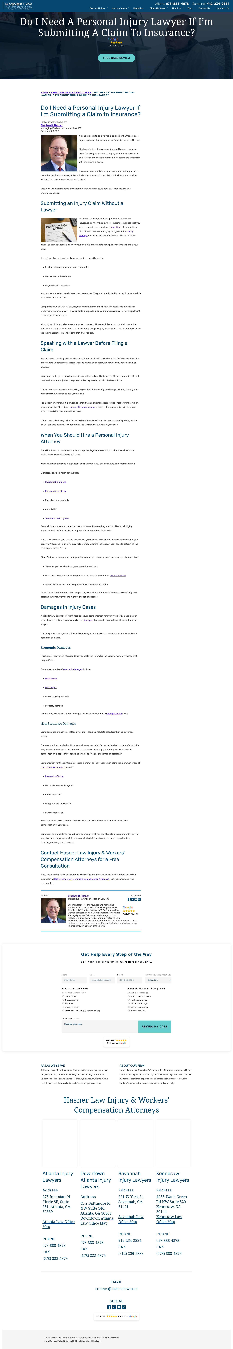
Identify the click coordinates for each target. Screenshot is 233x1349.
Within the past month (140, 996)
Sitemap (68, 1341)
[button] (116, 42)
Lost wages (51, 687)
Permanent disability (55, 491)
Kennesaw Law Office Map (169, 1219)
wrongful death (114, 713)
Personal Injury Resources (71, 92)
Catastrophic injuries (55, 482)
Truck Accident (72, 1000)
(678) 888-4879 (55, 1258)
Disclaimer (97, 1341)
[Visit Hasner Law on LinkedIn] (132, 900)
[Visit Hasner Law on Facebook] (129, 900)
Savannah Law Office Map (131, 1219)
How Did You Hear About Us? (158, 975)
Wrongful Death (72, 1007)
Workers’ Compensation (75, 993)
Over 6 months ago (139, 1007)
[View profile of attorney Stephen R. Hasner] (53, 910)
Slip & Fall (69, 1004)
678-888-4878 (172, 3)
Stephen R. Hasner (51, 125)
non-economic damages (53, 767)
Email (92, 975)
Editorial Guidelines (82, 1341)
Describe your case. (71, 1018)
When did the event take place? (146, 988)
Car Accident (71, 996)
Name (64, 975)
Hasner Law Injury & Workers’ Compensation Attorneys (81, 879)
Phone (120, 975)
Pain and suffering (54, 776)
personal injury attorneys (82, 407)
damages (88, 620)
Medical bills (51, 678)
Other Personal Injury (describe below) (82, 1011)
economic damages (73, 669)
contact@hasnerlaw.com (116, 1288)
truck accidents (118, 575)
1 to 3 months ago (138, 1000)
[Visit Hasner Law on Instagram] (139, 900)
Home (44, 92)
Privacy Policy (56, 1341)
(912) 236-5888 (131, 1253)
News (46, 1341)
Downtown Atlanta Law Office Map (96, 1221)
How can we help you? (75, 988)
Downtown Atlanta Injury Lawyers (95, 1180)
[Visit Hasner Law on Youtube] (136, 900)
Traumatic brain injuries (57, 518)
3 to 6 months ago (138, 1004)
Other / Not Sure (138, 1011)
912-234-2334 (210, 3)
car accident (115, 227)
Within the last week (139, 993)
